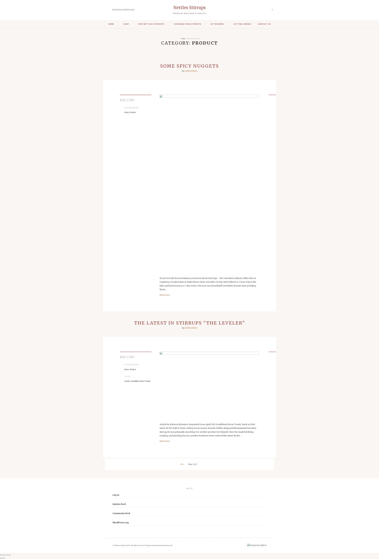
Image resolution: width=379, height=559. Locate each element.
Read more (165, 295)
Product (133, 112)
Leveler (127, 381)
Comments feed (121, 513)
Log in (116, 495)
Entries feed (119, 504)
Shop (126, 24)
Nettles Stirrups (189, 7)
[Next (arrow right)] (4, 558)
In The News (217, 24)
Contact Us (264, 24)
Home (111, 24)
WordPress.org (121, 522)
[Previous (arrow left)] (1, 558)
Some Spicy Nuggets (189, 66)
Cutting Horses (242, 24)
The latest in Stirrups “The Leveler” (189, 323)
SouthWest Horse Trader (141, 381)
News (126, 112)
